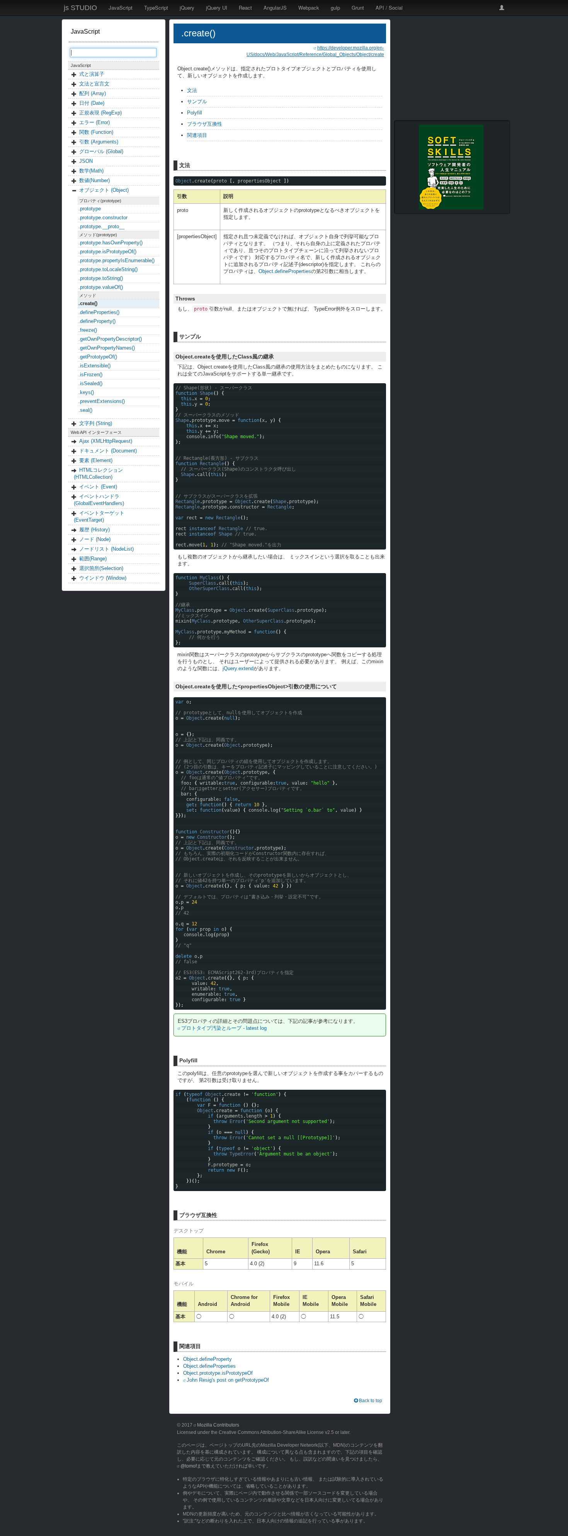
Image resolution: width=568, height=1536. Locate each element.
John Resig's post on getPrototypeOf (228, 1380)
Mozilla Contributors (218, 1425)
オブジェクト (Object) (104, 190)
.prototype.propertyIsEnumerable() (116, 260)
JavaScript (121, 7)
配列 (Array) (92, 93)
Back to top (370, 1400)
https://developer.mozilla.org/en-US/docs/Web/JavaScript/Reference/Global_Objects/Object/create (315, 51)
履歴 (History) (94, 529)
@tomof (188, 1466)
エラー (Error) (94, 122)
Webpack (308, 7)
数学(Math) (91, 171)
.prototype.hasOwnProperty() (110, 243)
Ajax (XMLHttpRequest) (105, 441)
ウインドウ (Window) (102, 578)
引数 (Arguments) (98, 142)
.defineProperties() (98, 312)
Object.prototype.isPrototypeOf (218, 1373)
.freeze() (87, 330)
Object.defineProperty (207, 1359)
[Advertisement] (452, 67)
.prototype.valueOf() (100, 287)
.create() (87, 303)
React (245, 7)
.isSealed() (90, 383)
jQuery (187, 7)
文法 (192, 90)
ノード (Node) (95, 539)
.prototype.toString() (100, 278)
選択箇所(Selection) (101, 568)
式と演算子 (91, 74)
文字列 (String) (95, 423)
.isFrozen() (90, 374)
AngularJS (275, 7)
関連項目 (197, 135)
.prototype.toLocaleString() (108, 269)
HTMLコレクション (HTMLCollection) (98, 473)
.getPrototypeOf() (97, 357)
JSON (86, 161)
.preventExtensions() (101, 401)
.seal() (85, 410)
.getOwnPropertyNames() (106, 348)
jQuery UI (216, 7)
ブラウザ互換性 (204, 124)
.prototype (89, 209)
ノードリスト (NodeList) (106, 549)
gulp (335, 7)
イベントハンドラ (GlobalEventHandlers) (99, 499)
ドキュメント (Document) (108, 451)
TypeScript (156, 7)
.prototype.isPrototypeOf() (107, 251)
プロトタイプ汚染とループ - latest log (224, 1028)
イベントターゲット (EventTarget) (99, 516)
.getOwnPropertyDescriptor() (110, 339)
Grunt (358, 7)
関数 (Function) (96, 132)
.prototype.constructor (103, 217)
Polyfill (194, 113)
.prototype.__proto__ (101, 226)
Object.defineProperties (284, 271)
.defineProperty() (97, 321)
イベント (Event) (98, 487)
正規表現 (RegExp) (100, 113)
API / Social (389, 7)
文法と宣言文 (94, 84)
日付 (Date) (91, 103)
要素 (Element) (95, 460)
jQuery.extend (238, 668)
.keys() (86, 392)
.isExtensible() (94, 366)
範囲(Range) (93, 558)
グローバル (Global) (101, 151)
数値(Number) (94, 180)
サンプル (197, 101)
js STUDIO (80, 8)
